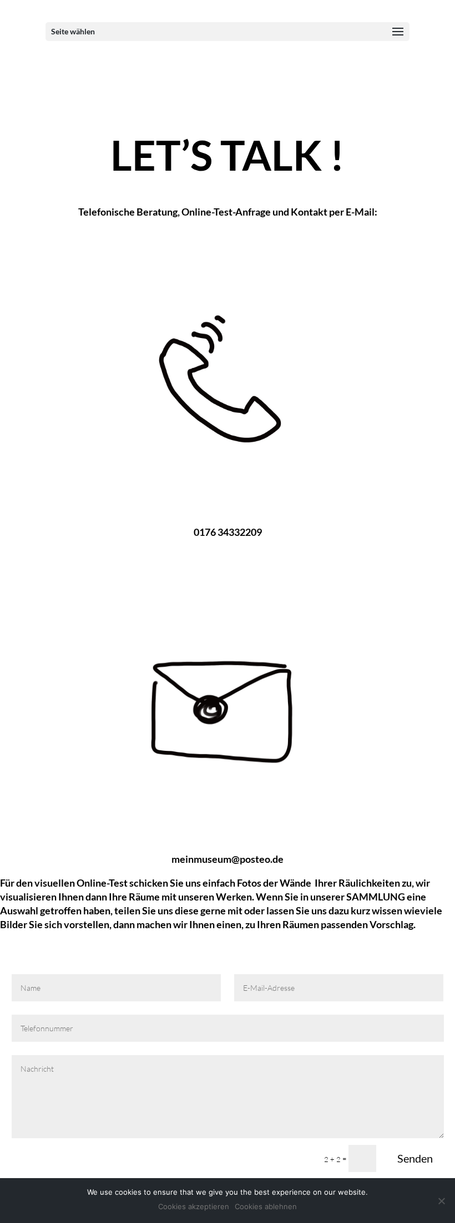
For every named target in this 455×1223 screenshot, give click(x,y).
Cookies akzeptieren (193, 1206)
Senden (415, 1158)
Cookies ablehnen (266, 1206)
